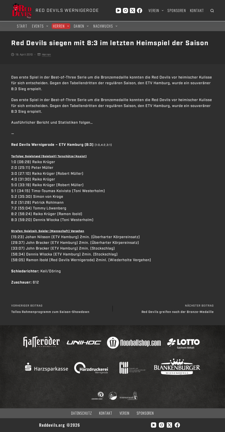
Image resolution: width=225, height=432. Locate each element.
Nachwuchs (103, 26)
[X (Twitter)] (132, 10)
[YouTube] (118, 10)
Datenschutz (81, 413)
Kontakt (197, 10)
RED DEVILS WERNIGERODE (67, 10)
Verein (154, 10)
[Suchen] (212, 10)
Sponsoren (176, 10)
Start (22, 26)
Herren (59, 26)
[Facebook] (139, 10)
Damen (79, 26)
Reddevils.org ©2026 (59, 425)
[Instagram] (125, 10)
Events (38, 26)
